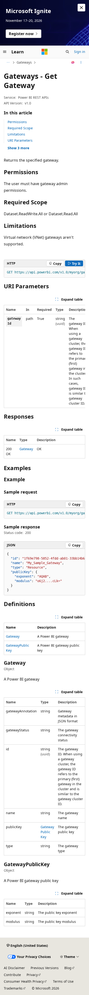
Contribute (12, 974)
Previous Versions (45, 968)
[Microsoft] (45, 52)
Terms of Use (63, 981)
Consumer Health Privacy (24, 981)
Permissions (17, 122)
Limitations (16, 134)
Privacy (32, 974)
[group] (44, 272)
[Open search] (67, 51)
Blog (67, 968)
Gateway (26, 449)
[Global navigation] (4, 51)
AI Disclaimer (14, 968)
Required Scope (20, 128)
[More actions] (81, 62)
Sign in (79, 51)
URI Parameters (20, 140)
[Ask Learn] (73, 62)
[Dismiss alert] (81, 7)
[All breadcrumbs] (8, 62)
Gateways (24, 62)
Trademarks (13, 988)
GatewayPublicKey (47, 832)
